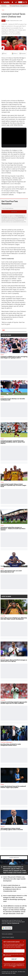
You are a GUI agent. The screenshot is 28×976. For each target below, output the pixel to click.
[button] (2, 2)
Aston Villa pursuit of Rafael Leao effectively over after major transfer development (14, 879)
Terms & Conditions (12, 965)
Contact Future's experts (8, 937)
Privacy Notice (21, 217)
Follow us (16, 53)
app (8, 20)
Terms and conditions (7, 934)
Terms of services (19, 215)
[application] (14, 136)
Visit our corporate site (13, 923)
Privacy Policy (19, 964)
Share (5, 53)
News (3, 20)
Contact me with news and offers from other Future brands (14, 955)
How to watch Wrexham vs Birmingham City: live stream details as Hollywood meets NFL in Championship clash (14, 888)
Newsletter (23, 53)
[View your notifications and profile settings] (12, 2)
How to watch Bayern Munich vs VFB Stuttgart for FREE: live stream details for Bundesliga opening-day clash (15, 898)
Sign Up (14, 959)
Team (3, 10)
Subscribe (20, 2)
